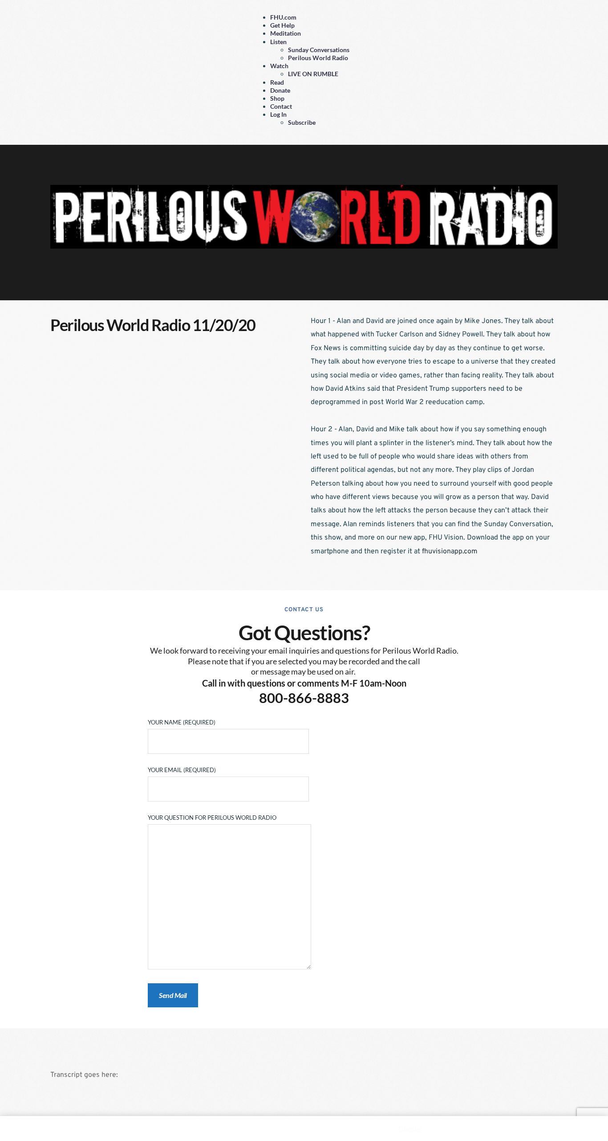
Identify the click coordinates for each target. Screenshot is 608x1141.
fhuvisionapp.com (450, 551)
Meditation (285, 33)
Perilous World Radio (318, 57)
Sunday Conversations (318, 49)
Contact (281, 106)
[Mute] (528, 280)
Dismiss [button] (410, 1128)
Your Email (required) (182, 769)
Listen (278, 41)
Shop (277, 98)
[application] (304, 282)
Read (277, 82)
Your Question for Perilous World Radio (212, 817)
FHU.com (283, 17)
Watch (279, 66)
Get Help (282, 25)
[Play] (79, 280)
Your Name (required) (181, 722)
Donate (280, 90)
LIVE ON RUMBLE (313, 74)
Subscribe (302, 122)
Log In (278, 114)
